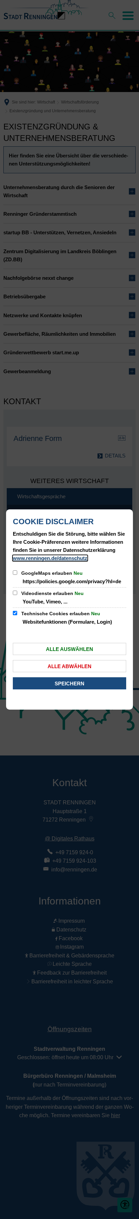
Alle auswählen (69, 649)
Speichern (69, 683)
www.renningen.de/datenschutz (50, 558)
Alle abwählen (69, 666)
